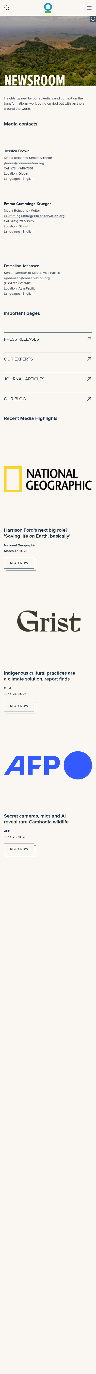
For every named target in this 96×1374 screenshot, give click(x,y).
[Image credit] (93, 19)
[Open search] (7, 8)
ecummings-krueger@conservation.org (34, 216)
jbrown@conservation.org (24, 163)
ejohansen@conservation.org (27, 278)
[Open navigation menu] (89, 8)
